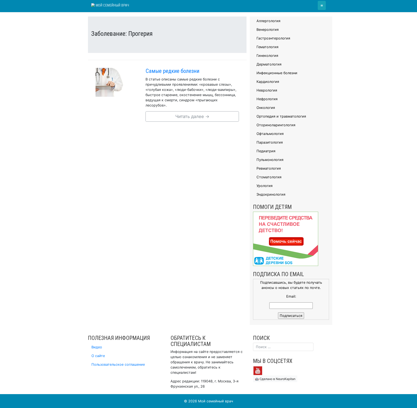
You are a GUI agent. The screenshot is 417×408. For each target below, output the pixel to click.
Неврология (266, 90)
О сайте (98, 356)
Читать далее (192, 116)
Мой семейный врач (112, 5)
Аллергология (268, 21)
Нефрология (267, 99)
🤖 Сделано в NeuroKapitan (275, 379)
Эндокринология (270, 194)
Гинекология (267, 55)
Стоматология (268, 177)
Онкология (265, 107)
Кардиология (267, 81)
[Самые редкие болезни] (117, 82)
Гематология (267, 47)
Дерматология (268, 64)
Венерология (267, 29)
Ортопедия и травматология (281, 116)
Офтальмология (270, 133)
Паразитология (269, 142)
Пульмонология (269, 159)
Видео (96, 347)
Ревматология (268, 168)
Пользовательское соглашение (118, 364)
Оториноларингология (275, 125)
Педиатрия (265, 151)
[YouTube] (258, 370)
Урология (264, 186)
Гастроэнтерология (273, 38)
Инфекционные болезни (276, 73)
